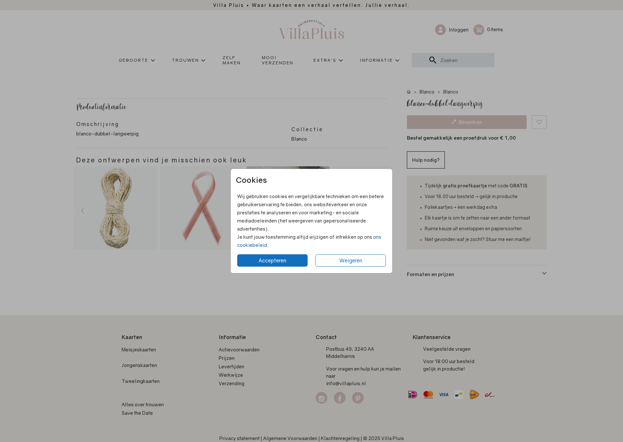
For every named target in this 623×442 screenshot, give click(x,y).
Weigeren (350, 260)
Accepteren (272, 260)
